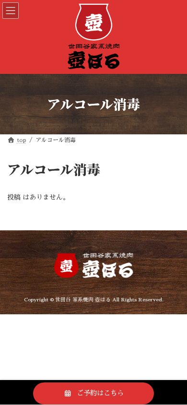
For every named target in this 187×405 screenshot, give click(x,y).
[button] (93, 393)
